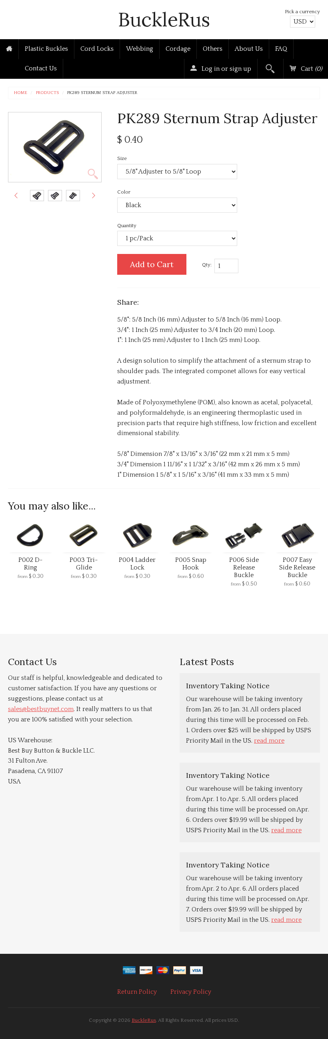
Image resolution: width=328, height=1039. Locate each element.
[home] (9, 49)
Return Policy (137, 991)
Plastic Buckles (46, 48)
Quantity (126, 225)
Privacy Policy (190, 991)
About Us (249, 48)
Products (47, 93)
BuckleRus (164, 19)
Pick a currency (302, 11)
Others (212, 48)
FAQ (281, 48)
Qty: (207, 265)
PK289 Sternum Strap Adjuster (102, 93)
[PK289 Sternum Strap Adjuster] (37, 195)
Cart (310, 68)
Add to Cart (152, 264)
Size (122, 158)
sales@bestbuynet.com (41, 709)
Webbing (139, 48)
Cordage (178, 48)
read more (269, 740)
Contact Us (41, 68)
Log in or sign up (225, 68)
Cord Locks (97, 48)
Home (20, 93)
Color (123, 192)
